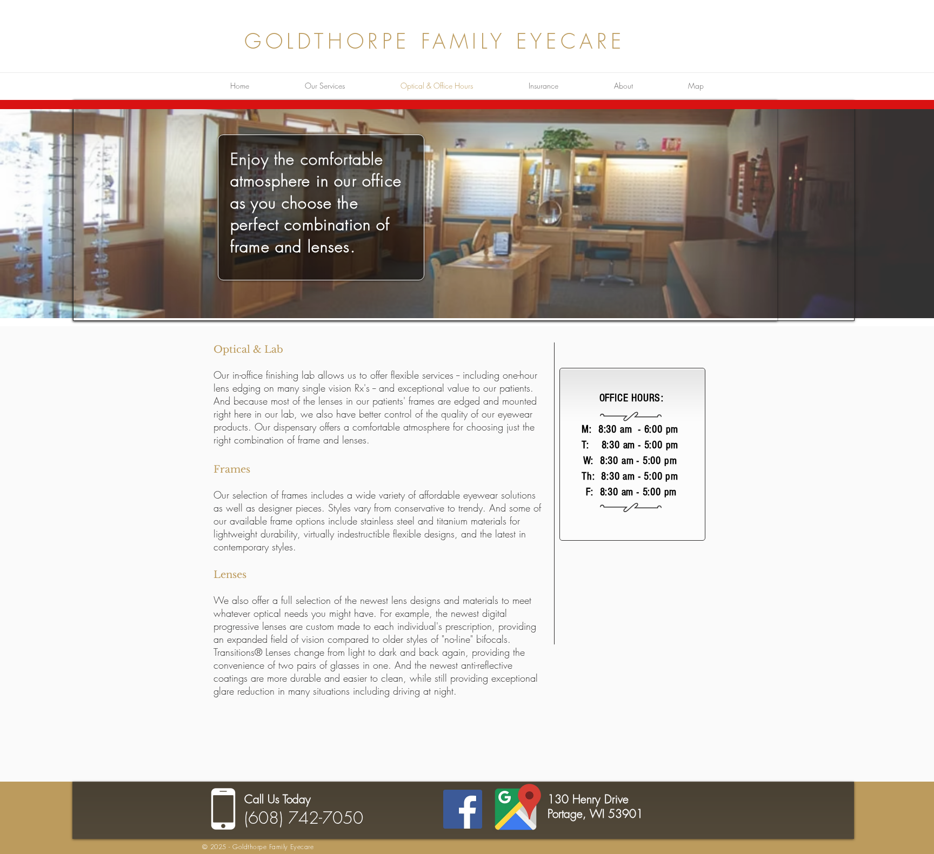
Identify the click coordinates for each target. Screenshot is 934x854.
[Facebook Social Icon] (462, 809)
